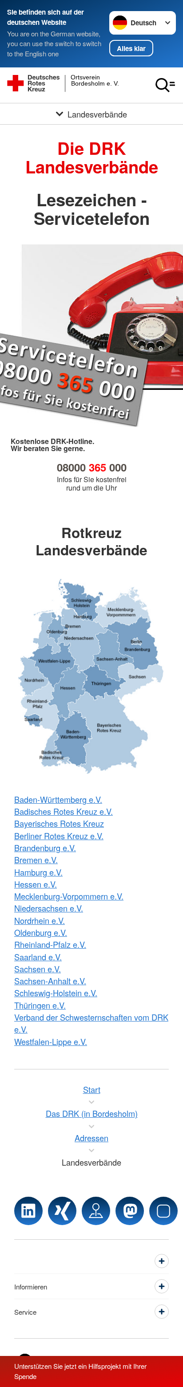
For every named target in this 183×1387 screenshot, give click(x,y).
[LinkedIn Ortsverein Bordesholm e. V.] (28, 1211)
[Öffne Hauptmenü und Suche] (165, 85)
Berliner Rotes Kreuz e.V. (58, 835)
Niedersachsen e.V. (48, 908)
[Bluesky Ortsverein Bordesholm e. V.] (163, 1211)
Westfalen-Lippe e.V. (50, 1041)
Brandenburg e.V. (45, 847)
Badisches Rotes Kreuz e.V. (63, 811)
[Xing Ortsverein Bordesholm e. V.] (62, 1211)
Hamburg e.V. (38, 872)
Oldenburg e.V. (40, 932)
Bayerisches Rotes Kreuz (59, 823)
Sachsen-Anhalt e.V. (50, 980)
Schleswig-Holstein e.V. (55, 992)
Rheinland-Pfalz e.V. (50, 944)
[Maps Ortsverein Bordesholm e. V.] (96, 1211)
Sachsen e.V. (37, 968)
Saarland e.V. (38, 957)
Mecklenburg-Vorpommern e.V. (68, 896)
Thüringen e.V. (40, 1005)
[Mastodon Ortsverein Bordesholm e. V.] (129, 1211)
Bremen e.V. (36, 859)
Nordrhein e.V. (39, 920)
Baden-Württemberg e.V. (58, 799)
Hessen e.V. (35, 884)
